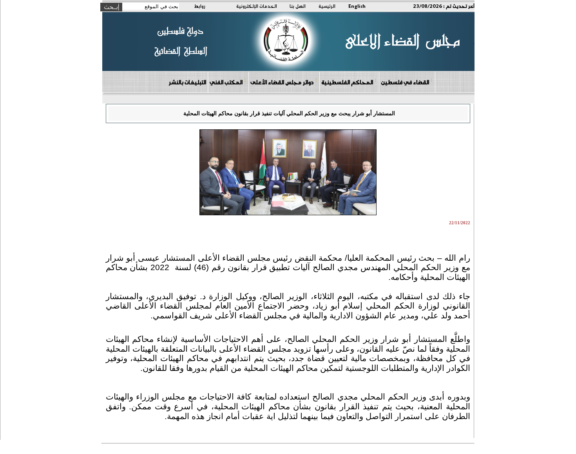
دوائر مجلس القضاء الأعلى (281, 81)
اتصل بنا (298, 6)
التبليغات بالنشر (187, 81)
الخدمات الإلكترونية (256, 6)
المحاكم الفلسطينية (347, 81)
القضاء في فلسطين (405, 81)
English (357, 6)
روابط (199, 6)
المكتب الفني (226, 81)
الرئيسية (327, 6)
